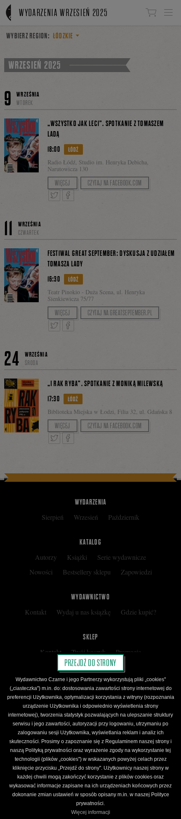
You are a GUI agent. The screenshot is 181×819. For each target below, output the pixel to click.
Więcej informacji (90, 812)
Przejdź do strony (90, 663)
